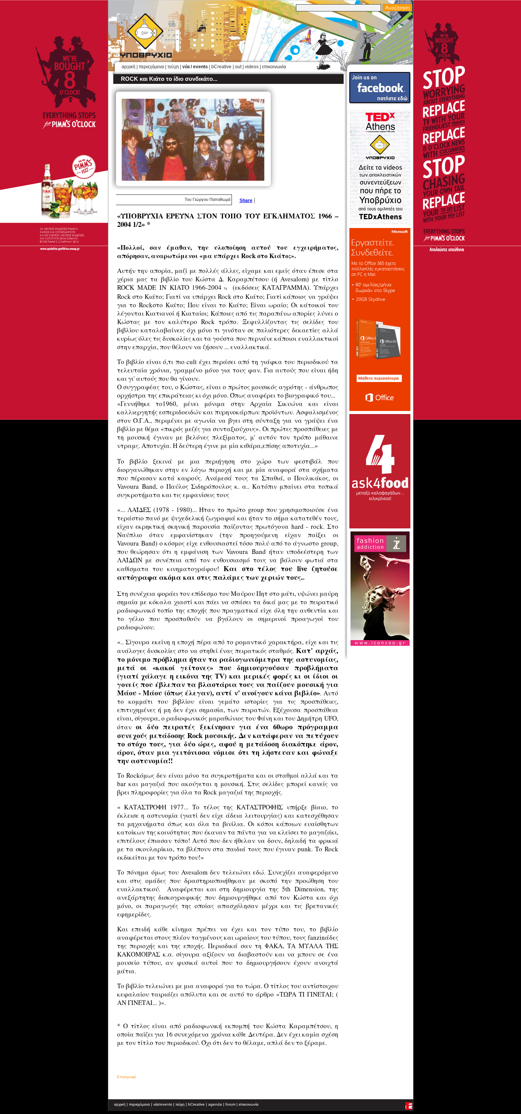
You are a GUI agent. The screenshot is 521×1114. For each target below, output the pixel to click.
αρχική (128, 66)
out (238, 66)
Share (246, 200)
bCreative (221, 66)
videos (252, 66)
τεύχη (173, 66)
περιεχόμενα (151, 66)
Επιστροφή (126, 1077)
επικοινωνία (274, 66)
